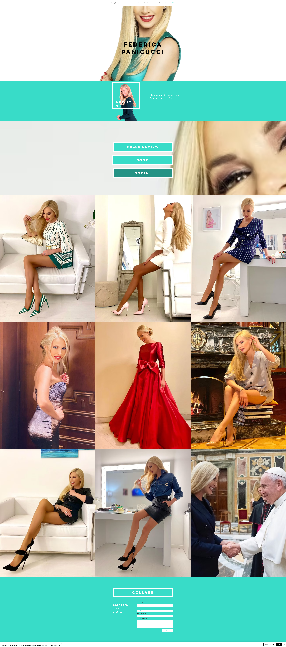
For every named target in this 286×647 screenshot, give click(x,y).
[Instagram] (115, 3)
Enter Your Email (141, 608)
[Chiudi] (284, 644)
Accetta (279, 644)
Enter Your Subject (141, 613)
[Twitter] (119, 3)
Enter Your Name (141, 602)
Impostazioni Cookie (269, 644)
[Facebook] (111, 3)
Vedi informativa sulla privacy (54, 645)
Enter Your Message (142, 618)
